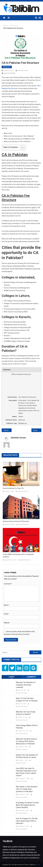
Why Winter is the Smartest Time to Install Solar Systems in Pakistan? (26, 789)
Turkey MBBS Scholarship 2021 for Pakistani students (18, 556)
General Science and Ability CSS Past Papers (8, 430)
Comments (31, 677)
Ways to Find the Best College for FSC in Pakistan (26, 699)
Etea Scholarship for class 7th (13, 488)
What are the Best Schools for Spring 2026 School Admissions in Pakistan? (26, 741)
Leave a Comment (9, 73)
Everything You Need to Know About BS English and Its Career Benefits (27, 805)
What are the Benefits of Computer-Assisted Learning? (25, 684)
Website (6, 623)
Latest (12, 677)
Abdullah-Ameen (23, 70)
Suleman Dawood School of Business (16, 521)
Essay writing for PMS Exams (37, 430)
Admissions (6, 67)
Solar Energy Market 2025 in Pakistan (27, 726)
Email (6, 614)
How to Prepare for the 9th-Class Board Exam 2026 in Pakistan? (27, 821)
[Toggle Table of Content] (21, 147)
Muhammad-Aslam (22, 693)
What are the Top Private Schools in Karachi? (25, 713)
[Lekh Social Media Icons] (5, 668)
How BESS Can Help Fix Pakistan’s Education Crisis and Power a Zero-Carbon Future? (26, 772)
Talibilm (38, 864)
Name (6, 605)
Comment (8, 584)
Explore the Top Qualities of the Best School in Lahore (27, 756)
